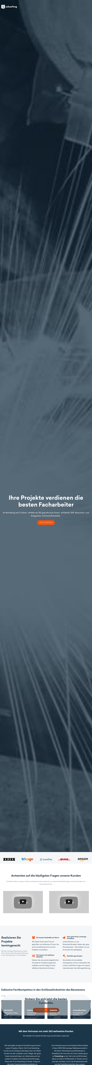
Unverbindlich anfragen (46, 1010)
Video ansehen (46, 522)
